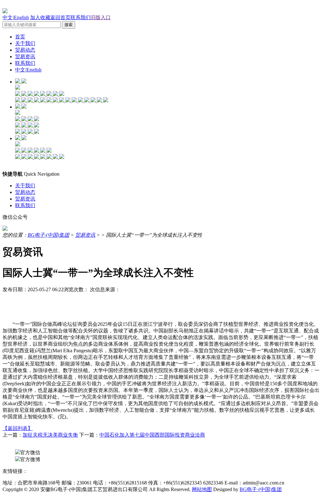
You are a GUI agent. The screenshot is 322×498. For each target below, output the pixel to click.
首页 (20, 36)
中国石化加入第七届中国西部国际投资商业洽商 (152, 435)
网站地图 (202, 489)
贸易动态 (25, 50)
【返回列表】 (18, 428)
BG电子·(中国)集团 (48, 235)
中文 (8, 17)
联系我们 (80, 17)
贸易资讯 (25, 56)
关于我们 (25, 43)
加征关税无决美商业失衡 (50, 435)
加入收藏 (40, 17)
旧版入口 (101, 17)
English (21, 17)
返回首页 (60, 17)
